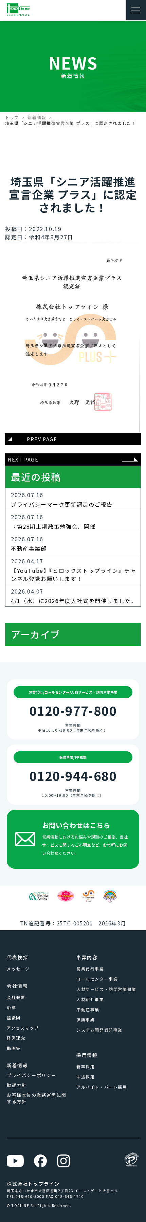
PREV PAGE (42, 439)
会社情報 (17, 985)
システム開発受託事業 (99, 1030)
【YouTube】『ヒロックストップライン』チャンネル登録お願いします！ (73, 574)
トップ (12, 117)
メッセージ (18, 969)
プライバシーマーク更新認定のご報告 (61, 504)
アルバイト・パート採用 (101, 1087)
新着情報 (37, 117)
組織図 (14, 1017)
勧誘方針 (16, 1085)
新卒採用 (85, 1066)
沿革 (11, 1007)
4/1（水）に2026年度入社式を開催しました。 (73, 601)
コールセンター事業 (97, 979)
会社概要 (16, 997)
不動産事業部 (29, 548)
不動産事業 (87, 1009)
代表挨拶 (17, 957)
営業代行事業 (90, 969)
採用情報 (86, 1055)
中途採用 (85, 1076)
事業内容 (86, 957)
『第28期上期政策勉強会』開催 (53, 526)
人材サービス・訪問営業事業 (106, 989)
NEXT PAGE (23, 459)
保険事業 (85, 1019)
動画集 (14, 1048)
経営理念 (16, 1038)
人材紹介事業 (90, 999)
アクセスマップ (23, 1028)
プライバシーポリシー (31, 1075)
